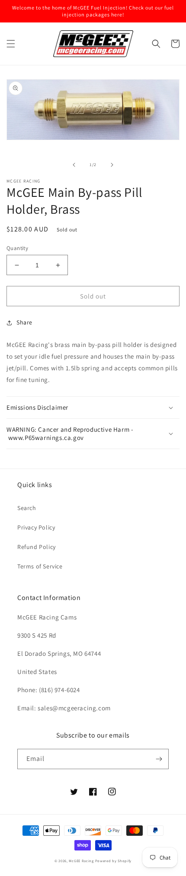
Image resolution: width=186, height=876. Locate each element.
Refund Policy (36, 547)
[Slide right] (112, 164)
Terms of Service (40, 566)
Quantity (17, 248)
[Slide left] (73, 164)
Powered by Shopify (113, 860)
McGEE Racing (81, 860)
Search (26, 508)
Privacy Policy (36, 527)
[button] (10, 43)
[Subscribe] (158, 759)
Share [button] (24, 322)
